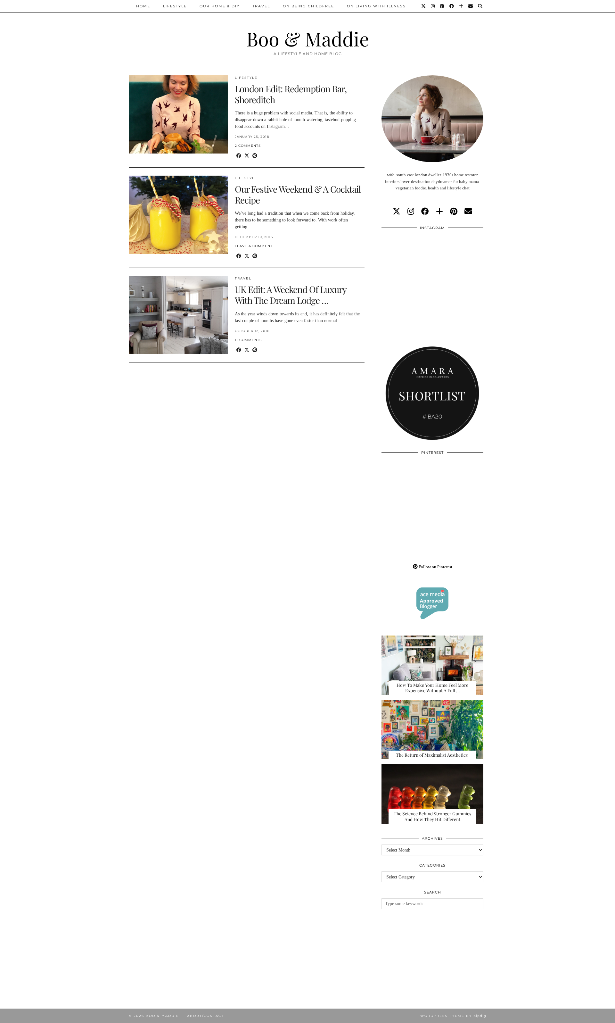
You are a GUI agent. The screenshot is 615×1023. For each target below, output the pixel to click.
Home (143, 6)
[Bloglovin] (461, 6)
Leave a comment (254, 246)
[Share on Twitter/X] (247, 156)
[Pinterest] (442, 6)
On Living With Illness (376, 6)
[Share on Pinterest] (255, 156)
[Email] (470, 6)
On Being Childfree (308, 6)
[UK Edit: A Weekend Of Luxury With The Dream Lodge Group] (178, 315)
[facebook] (425, 211)
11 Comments (248, 340)
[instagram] (410, 211)
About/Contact (205, 1016)
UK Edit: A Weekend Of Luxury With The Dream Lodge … (290, 294)
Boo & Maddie (307, 38)
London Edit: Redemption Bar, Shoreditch (291, 94)
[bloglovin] (439, 211)
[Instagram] (433, 6)
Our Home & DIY (220, 6)
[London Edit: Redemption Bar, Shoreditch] (178, 114)
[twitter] (396, 211)
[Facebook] (452, 6)
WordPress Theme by (453, 1016)
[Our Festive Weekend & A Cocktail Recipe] (178, 215)
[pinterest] (453, 211)
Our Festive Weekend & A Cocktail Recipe (298, 194)
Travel (261, 6)
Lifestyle (175, 6)
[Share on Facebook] (239, 156)
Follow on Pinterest (435, 566)
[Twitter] (423, 6)
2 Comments (248, 146)
